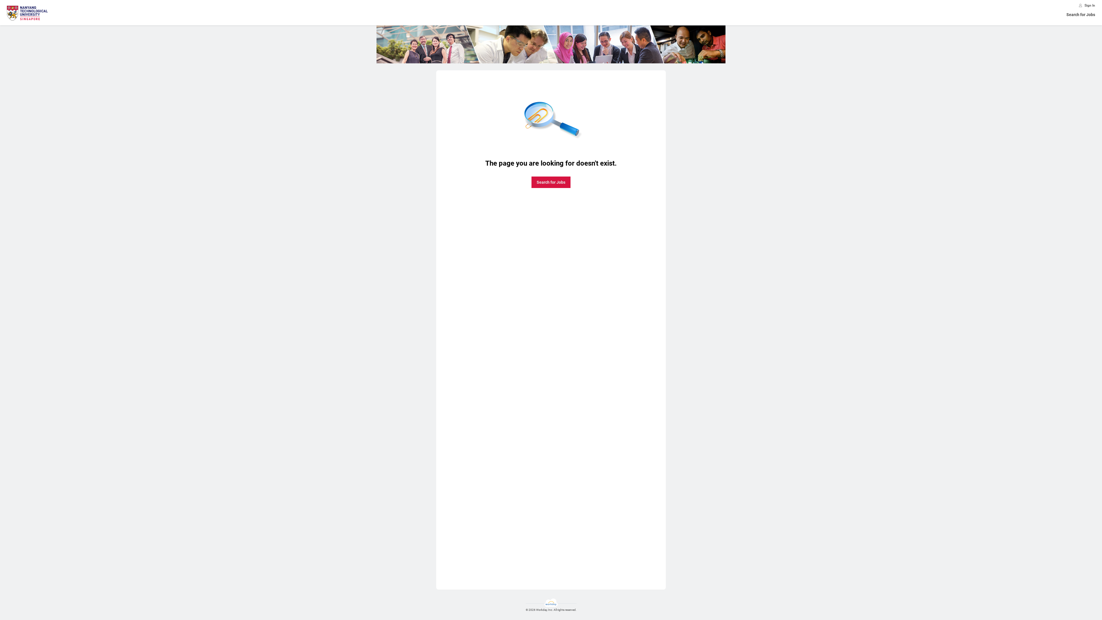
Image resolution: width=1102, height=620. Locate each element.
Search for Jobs (1080, 14)
